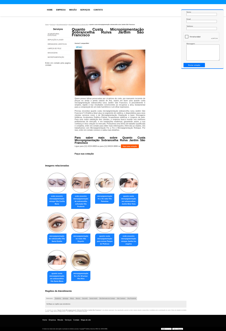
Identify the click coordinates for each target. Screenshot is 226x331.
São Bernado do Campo (107, 298)
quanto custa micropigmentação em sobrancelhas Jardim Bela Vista (128, 200)
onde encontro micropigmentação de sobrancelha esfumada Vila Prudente (80, 201)
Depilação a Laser (55, 40)
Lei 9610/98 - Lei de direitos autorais (77, 311)
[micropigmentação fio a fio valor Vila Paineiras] (105, 183)
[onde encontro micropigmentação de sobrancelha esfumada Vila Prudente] (81, 183)
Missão (73, 10)
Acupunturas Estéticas (53, 34)
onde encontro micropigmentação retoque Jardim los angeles (128, 240)
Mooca (78, 298)
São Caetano (121, 298)
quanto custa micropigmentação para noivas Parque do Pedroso (105, 240)
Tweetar (79, 47)
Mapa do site (86, 320)
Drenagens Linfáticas (57, 44)
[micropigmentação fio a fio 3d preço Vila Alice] (81, 260)
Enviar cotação (194, 65)
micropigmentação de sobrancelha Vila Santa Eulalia (57, 238)
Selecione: (49, 298)
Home (50, 10)
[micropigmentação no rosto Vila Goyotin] (81, 223)
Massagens (53, 53)
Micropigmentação (56, 57)
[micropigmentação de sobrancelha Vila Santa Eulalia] (57, 223)
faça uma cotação (130, 146)
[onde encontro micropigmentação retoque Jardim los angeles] (128, 223)
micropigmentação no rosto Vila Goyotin (80, 238)
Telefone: (188, 26)
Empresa (61, 10)
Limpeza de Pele (54, 48)
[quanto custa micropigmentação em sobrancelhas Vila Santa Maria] (57, 260)
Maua (72, 298)
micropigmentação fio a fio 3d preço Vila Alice (80, 276)
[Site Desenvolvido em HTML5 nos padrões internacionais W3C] (166, 329)
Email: (188, 19)
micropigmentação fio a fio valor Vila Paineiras (104, 198)
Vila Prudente (131, 298)
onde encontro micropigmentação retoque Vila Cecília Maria (57, 200)
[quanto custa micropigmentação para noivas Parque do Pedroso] (105, 223)
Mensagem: (188, 52)
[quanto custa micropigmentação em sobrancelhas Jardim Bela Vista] (128, 183)
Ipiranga (65, 298)
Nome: (188, 12)
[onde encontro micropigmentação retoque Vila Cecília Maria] (57, 183)
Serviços (85, 10)
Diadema (58, 298)
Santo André (93, 298)
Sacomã (84, 298)
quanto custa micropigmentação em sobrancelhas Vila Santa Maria (56, 277)
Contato (98, 10)
